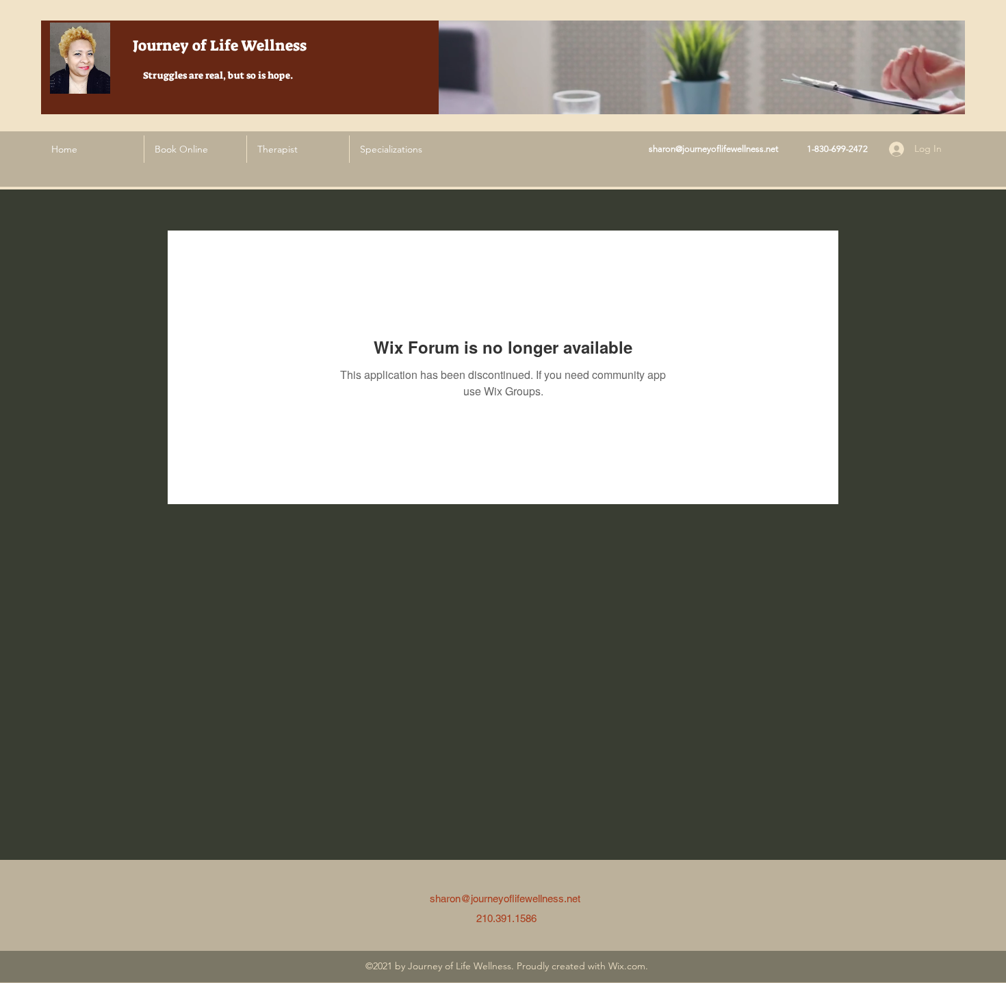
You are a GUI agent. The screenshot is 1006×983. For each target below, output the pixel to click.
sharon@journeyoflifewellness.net (713, 149)
